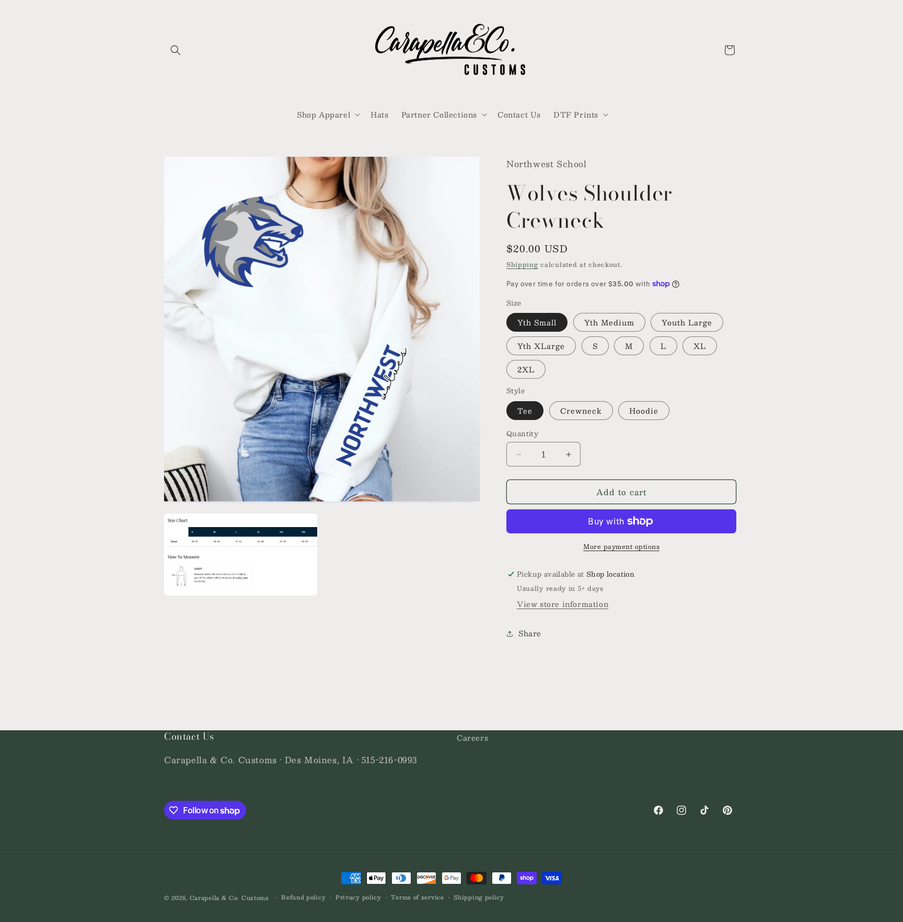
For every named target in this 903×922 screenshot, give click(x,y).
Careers (472, 737)
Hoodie (643, 410)
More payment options (621, 546)
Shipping (522, 264)
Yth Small (537, 322)
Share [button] (529, 633)
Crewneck (581, 410)
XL (699, 346)
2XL (526, 369)
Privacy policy (358, 897)
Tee (524, 410)
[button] (175, 50)
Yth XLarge (541, 346)
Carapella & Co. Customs (229, 898)
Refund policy (303, 897)
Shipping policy (479, 897)
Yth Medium (609, 322)
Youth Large (687, 322)
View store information (562, 604)
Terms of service (417, 897)
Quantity (522, 434)
